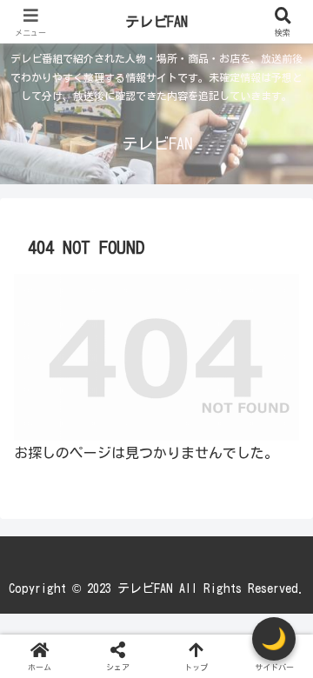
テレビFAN (156, 22)
